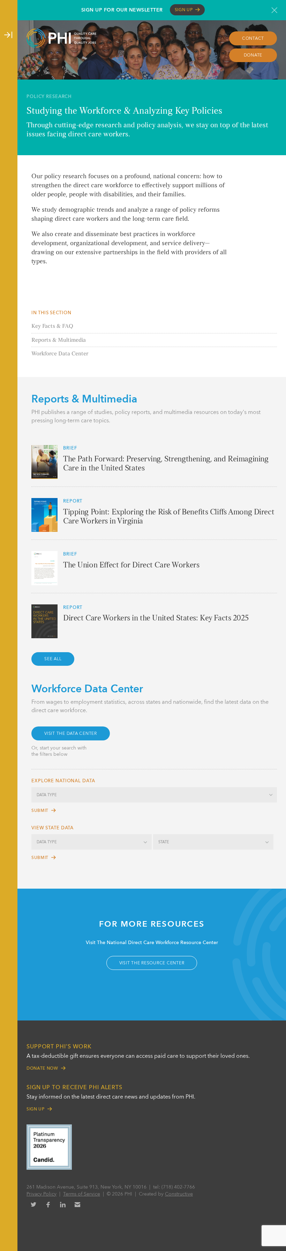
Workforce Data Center (59, 354)
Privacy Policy (42, 1194)
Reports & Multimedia (58, 340)
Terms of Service (81, 1194)
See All (52, 659)
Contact (253, 39)
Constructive (179, 1194)
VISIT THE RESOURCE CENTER (152, 963)
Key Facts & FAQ (52, 326)
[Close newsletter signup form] (274, 10)
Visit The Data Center (70, 734)
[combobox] (154, 794)
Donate (253, 55)
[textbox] (154, 795)
